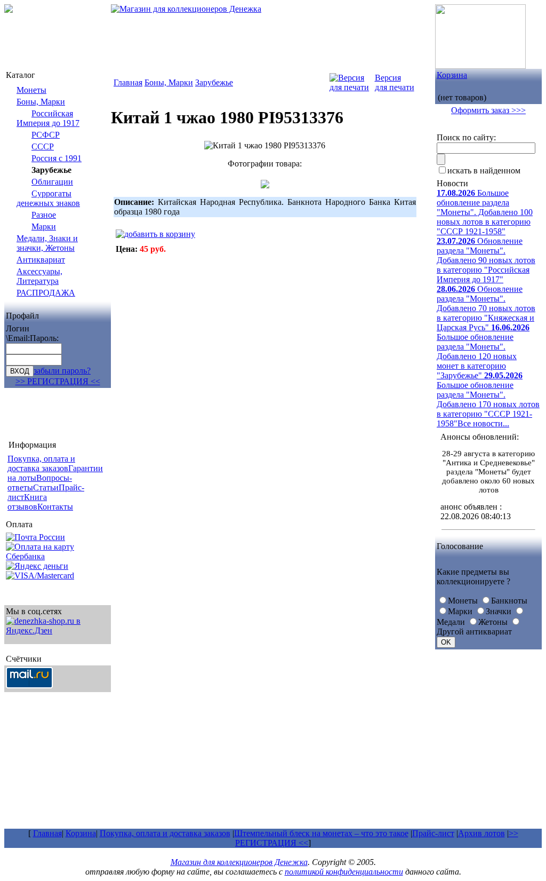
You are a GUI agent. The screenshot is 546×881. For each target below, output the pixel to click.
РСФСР (45, 134)
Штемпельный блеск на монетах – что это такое (321, 833)
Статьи (46, 487)
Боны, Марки (41, 101)
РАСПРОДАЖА (46, 292)
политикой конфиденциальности (344, 871)
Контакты (55, 506)
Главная (128, 82)
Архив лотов (481, 833)
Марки (43, 226)
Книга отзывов (27, 502)
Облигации (52, 181)
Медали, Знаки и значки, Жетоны (47, 243)
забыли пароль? (62, 370)
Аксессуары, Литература (39, 276)
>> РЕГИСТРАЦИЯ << (57, 381)
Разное (43, 214)
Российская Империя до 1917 (48, 118)
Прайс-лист (433, 833)
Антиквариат (41, 259)
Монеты (31, 89)
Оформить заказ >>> (488, 110)
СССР (42, 146)
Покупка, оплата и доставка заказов (165, 833)
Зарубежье (214, 82)
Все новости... (483, 423)
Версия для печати (394, 82)
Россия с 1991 (56, 158)
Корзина (452, 75)
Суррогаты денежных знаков (48, 198)
